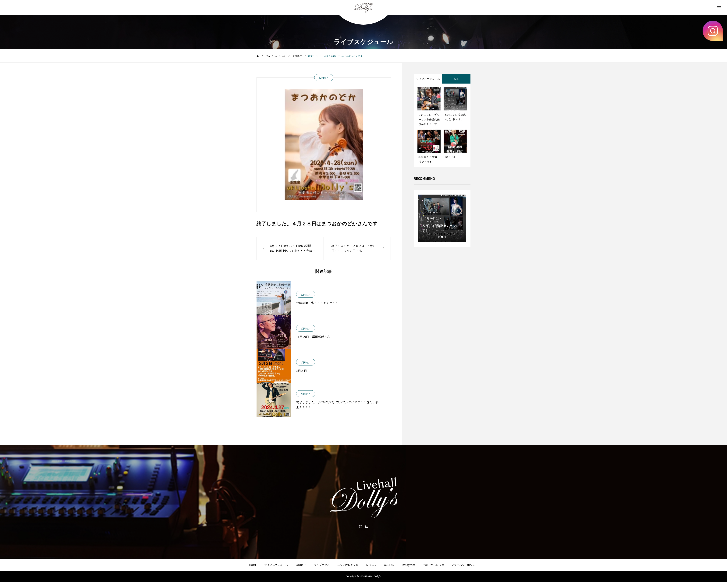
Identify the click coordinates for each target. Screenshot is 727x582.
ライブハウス (322, 565)
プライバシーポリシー (464, 565)
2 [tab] (442, 237)
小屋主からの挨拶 (433, 565)
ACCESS (389, 565)
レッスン (371, 565)
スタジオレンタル (347, 565)
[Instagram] (360, 526)
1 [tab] (439, 237)
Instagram (408, 565)
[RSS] (366, 526)
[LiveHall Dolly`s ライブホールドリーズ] (363, 7)
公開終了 (323, 77)
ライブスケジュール (276, 565)
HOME (253, 565)
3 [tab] (446, 237)
